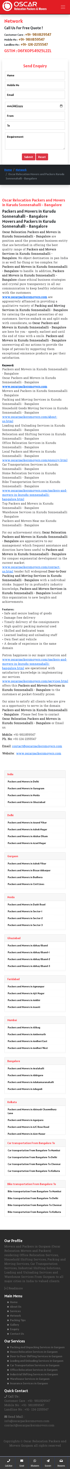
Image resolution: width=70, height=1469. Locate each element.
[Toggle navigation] (63, 7)
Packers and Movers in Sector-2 (25, 918)
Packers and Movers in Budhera (25, 877)
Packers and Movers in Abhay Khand (28, 945)
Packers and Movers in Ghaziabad (26, 802)
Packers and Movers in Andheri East (27, 1041)
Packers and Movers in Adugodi (25, 1089)
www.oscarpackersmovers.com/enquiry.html (34, 460)
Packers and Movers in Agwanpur (26, 986)
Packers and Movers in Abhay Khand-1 (29, 952)
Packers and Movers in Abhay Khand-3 (29, 966)
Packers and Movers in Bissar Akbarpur (29, 870)
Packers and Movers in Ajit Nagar (26, 993)
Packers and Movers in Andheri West (28, 1048)
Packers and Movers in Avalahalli (26, 1068)
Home (8, 170)
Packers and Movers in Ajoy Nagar (26, 1133)
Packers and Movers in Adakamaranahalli (31, 1082)
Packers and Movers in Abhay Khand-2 (29, 959)
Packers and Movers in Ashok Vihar (27, 863)
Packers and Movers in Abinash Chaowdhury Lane (32, 1111)
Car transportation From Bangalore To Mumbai (34, 1150)
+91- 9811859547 (31, 39)
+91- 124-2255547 (34, 44)
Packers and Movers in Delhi (23, 781)
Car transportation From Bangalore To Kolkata (34, 1171)
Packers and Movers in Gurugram (26, 788)
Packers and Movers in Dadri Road (26, 904)
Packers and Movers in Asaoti (24, 1007)
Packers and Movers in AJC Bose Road (28, 1127)
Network (21, 170)
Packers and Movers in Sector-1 (25, 911)
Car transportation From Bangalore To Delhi (32, 1157)
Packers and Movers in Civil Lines (26, 884)
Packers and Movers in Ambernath (27, 1034)
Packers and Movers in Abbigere (25, 1075)
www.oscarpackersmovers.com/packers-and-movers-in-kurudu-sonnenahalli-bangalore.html (34, 495)
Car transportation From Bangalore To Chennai (34, 1164)
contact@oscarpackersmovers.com (37, 746)
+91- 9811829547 (38, 34)
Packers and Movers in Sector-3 (25, 925)
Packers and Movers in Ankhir (24, 1000)
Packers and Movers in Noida (24, 795)
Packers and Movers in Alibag (24, 1027)
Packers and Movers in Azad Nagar (27, 843)
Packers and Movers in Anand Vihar (27, 822)
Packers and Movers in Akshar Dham (28, 836)
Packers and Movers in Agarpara (25, 1120)
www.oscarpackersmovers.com (38, 754)
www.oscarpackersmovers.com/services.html (35, 681)
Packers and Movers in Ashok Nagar (27, 829)
